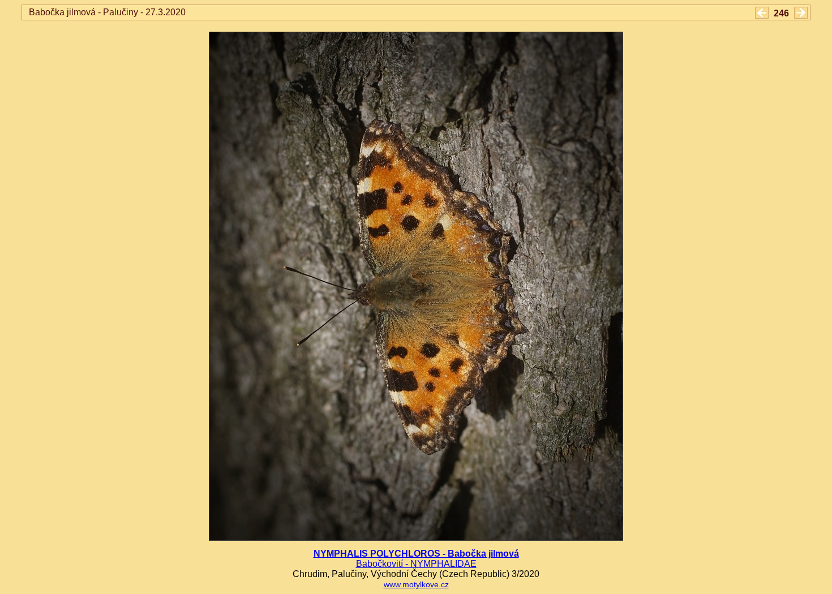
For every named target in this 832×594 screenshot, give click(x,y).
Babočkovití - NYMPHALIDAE (416, 564)
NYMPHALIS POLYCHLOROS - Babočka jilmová (416, 553)
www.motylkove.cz (416, 584)
